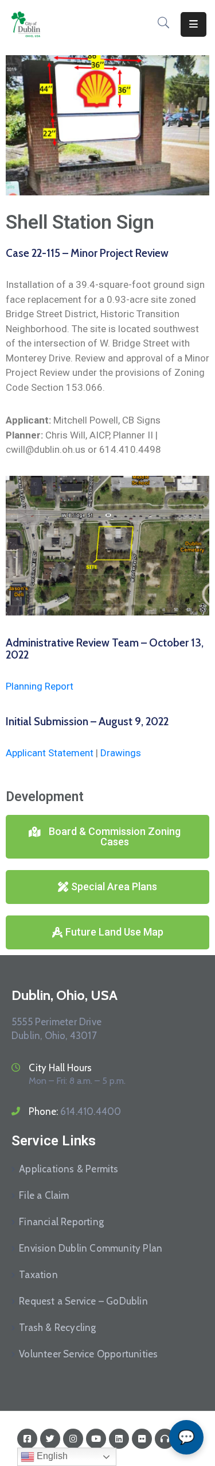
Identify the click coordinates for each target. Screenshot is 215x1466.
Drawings (120, 753)
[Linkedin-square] (119, 1439)
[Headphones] (165, 1439)
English (51, 1456)
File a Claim (44, 1195)
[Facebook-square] (27, 1439)
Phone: (75, 1111)
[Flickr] (142, 1439)
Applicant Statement (49, 753)
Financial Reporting (61, 1222)
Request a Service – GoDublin (83, 1301)
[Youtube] (96, 1439)
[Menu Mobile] (193, 24)
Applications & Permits (68, 1169)
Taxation (38, 1274)
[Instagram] (73, 1439)
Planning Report (39, 686)
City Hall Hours (60, 1067)
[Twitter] (50, 1439)
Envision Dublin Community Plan (90, 1248)
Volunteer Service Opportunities (88, 1354)
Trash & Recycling (57, 1327)
